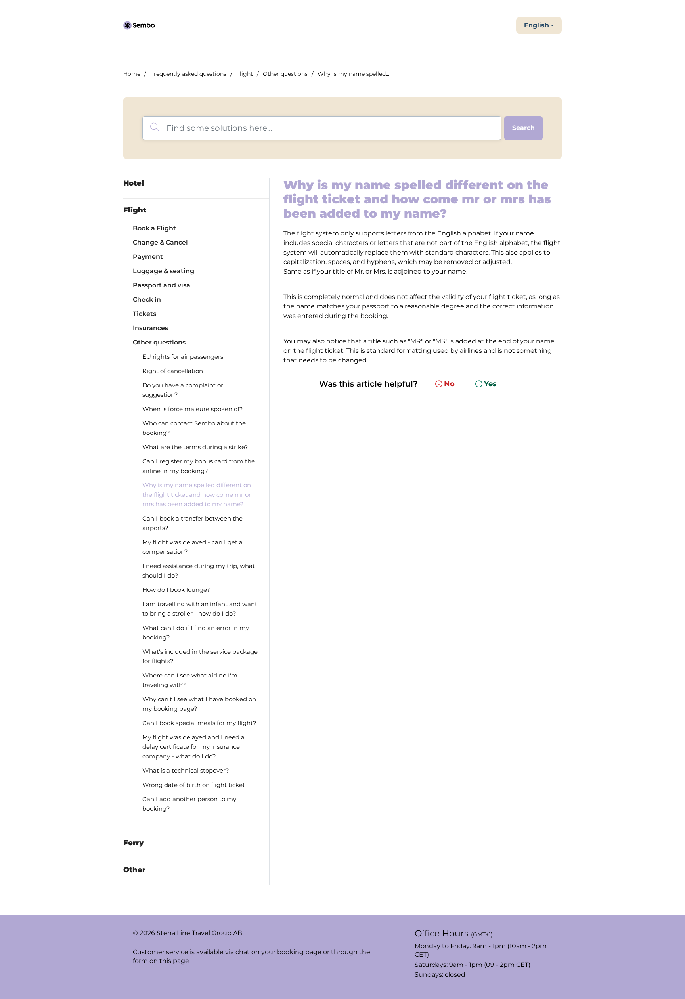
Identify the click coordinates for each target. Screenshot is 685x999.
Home (131, 73)
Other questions (285, 73)
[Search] (523, 128)
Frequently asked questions (188, 73)
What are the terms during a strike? (195, 447)
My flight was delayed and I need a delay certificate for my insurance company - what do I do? (193, 746)
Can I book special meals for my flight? (199, 723)
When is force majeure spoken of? (192, 409)
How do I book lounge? (176, 589)
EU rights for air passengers (182, 356)
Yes (490, 383)
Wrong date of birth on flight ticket (193, 784)
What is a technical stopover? (185, 770)
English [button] (536, 25)
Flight (244, 73)
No (449, 383)
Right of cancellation (172, 371)
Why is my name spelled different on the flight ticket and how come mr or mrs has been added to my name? (196, 494)
